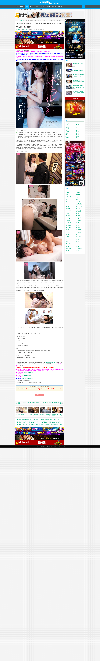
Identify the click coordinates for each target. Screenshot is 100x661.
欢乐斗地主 (22, 20)
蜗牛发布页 (68, 246)
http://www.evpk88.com (28, 372)
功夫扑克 (67, 211)
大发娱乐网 (68, 220)
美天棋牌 (42, 446)
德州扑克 (77, 126)
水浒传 (67, 130)
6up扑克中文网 (78, 192)
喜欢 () (39, 394)
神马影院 (67, 245)
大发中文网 (68, 218)
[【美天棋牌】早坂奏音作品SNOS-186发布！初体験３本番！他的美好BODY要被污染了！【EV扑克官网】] (21, 409)
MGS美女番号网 (79, 204)
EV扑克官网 (68, 203)
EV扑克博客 (78, 201)
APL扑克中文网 (78, 194)
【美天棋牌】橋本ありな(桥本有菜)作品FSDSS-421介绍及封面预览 (51, 403)
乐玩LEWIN (78, 208)
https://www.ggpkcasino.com (27, 378)
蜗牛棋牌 (67, 250)
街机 (37, 6)
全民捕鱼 (22, 6)
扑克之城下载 (78, 231)
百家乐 (67, 133)
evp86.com (38, 364)
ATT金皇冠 (67, 123)
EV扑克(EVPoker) (22, 360)
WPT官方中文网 (79, 206)
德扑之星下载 (78, 229)
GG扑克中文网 (78, 203)
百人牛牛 (77, 131)
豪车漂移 (77, 134)
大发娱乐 (77, 218)
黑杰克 (77, 137)
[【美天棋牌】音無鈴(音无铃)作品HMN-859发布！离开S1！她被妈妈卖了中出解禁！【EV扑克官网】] (33, 409)
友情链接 (46, 446)
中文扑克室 (68, 208)
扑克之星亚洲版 (79, 232)
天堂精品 (67, 224)
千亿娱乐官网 (78, 211)
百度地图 (58, 446)
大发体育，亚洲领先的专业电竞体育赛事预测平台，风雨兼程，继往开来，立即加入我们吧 (33, 51)
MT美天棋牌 (25, 29)
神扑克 (77, 243)
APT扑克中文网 (68, 196)
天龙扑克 (60, 6)
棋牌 (27, 6)
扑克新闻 (67, 236)
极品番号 (67, 239)
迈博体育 (54, 6)
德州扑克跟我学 (68, 227)
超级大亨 (67, 136)
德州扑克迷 (78, 227)
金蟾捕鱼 (77, 136)
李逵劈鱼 (67, 127)
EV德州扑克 (78, 197)
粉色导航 (77, 245)
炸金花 (77, 130)
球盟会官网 (68, 243)
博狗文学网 (78, 215)
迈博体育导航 (78, 251)
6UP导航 (67, 192)
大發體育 (77, 222)
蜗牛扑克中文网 (79, 248)
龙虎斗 (67, 139)
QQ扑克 (67, 206)
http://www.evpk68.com (27, 373)
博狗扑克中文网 (68, 215)
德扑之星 (67, 229)
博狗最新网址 (68, 217)
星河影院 (77, 238)
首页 (17, 6)
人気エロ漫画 (68, 210)
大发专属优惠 (78, 217)
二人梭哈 (77, 123)
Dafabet (77, 196)
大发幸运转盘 (78, 220)
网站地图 (50, 446)
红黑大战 (77, 133)
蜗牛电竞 (77, 250)
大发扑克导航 (68, 222)
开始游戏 (45, 9)
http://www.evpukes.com (26, 375)
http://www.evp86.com (50, 362)
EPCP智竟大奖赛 (69, 197)
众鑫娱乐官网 (78, 210)
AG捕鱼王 (67, 194)
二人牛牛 (67, 124)
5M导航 (67, 190)
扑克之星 (67, 232)
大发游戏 (48, 6)
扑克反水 (67, 234)
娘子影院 (77, 225)
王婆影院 (77, 241)
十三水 (67, 126)
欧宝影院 (77, 239)
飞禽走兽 (67, 137)
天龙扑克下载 (68, 225)
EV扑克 (42, 6)
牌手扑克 (67, 241)
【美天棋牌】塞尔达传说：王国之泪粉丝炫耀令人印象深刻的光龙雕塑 (27, 403)
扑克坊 (77, 234)
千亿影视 (67, 213)
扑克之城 (67, 231)
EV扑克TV (68, 201)
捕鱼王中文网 (78, 236)
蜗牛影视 (77, 246)
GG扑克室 (68, 204)
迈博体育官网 (68, 251)
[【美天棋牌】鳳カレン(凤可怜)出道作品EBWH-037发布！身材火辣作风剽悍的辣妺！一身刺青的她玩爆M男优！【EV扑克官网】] (57, 409)
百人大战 (32, 6)
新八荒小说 (68, 238)
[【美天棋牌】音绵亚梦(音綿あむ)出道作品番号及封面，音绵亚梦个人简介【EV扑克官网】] (45, 409)
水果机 (77, 128)
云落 (65, 446)
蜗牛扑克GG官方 (69, 248)
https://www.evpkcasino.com (27, 376)
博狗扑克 (77, 213)
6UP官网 (77, 190)
